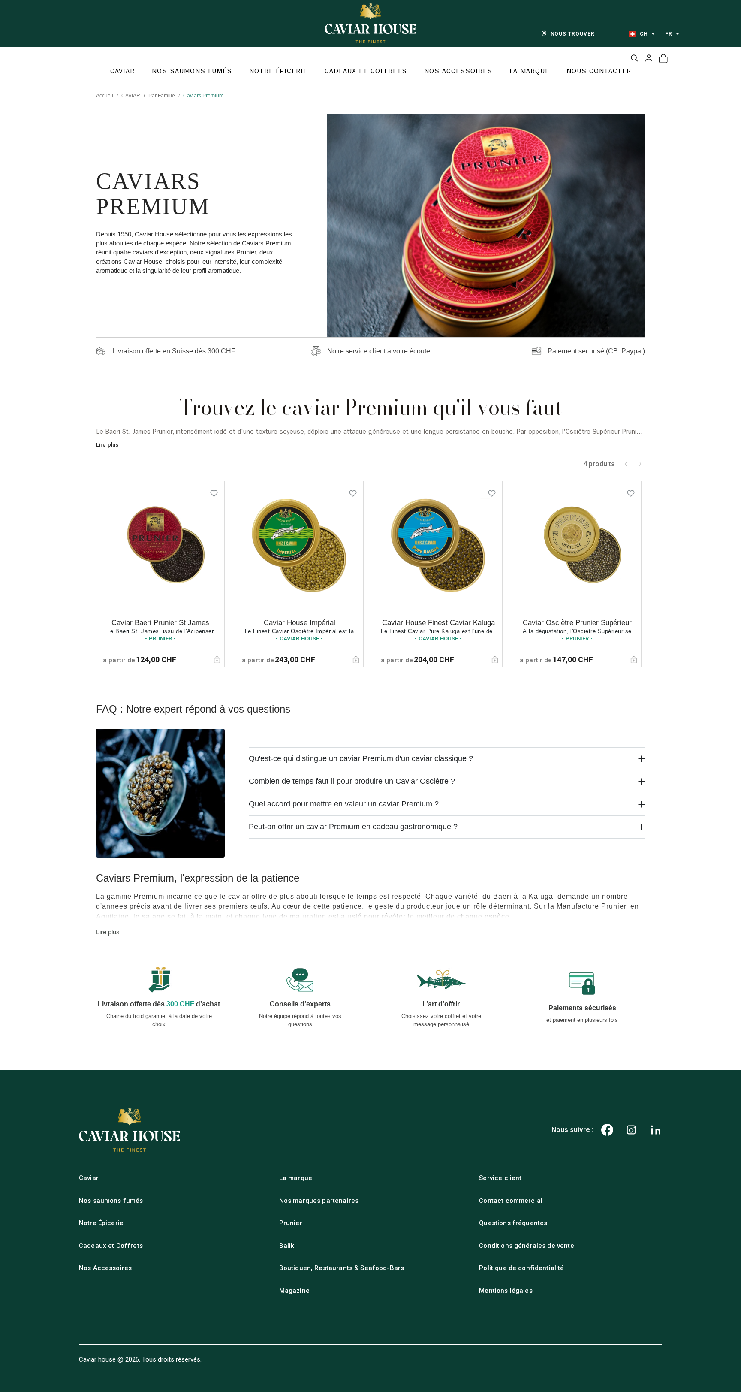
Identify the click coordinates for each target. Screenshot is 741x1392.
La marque (295, 1178)
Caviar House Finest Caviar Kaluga (438, 623)
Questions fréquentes (513, 1223)
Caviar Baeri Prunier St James (160, 623)
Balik (287, 1246)
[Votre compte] (649, 58)
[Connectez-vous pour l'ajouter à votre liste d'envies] (214, 492)
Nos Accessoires (105, 1268)
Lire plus (107, 444)
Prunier (290, 1223)
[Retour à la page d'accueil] (370, 23)
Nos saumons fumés (111, 1201)
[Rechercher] (634, 58)
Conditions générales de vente (526, 1246)
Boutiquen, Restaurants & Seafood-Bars (341, 1268)
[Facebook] (607, 1130)
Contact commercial (510, 1201)
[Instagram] (631, 1130)
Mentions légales (505, 1291)
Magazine (294, 1291)
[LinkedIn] (655, 1130)
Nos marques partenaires (318, 1201)
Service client (500, 1178)
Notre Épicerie (101, 1223)
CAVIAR (130, 96)
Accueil (104, 96)
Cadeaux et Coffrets (111, 1246)
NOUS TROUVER (573, 34)
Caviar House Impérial (299, 623)
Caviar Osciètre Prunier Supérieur (577, 623)
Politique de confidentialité (521, 1268)
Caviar (89, 1178)
